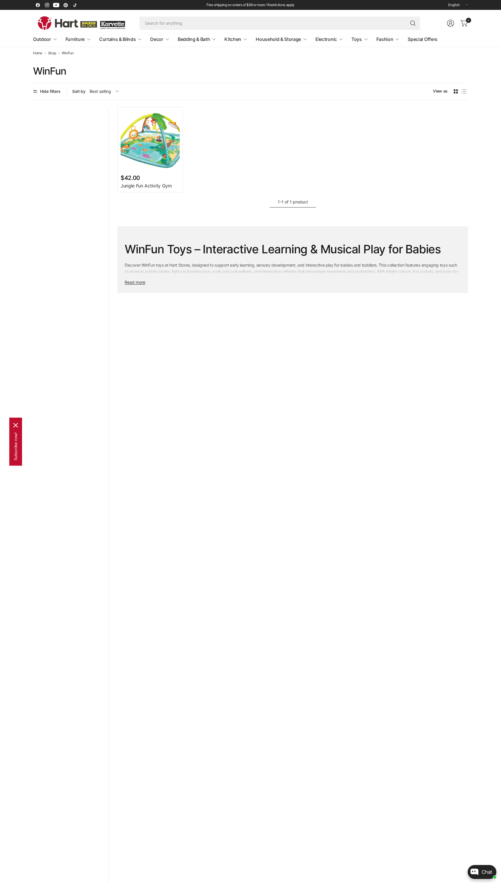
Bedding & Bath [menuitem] (194, 39)
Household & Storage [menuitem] (278, 39)
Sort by (79, 91)
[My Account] (450, 23)
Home (37, 53)
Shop (52, 53)
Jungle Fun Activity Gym (146, 186)
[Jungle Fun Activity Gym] (150, 139)
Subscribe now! (15, 446)
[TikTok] (74, 5)
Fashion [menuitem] (384, 39)
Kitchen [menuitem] (232, 39)
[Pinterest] (65, 5)
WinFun (67, 53)
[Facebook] (37, 5)
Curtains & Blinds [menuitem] (117, 39)
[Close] (15, 425)
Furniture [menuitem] (75, 39)
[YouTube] (56, 5)
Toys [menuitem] (356, 39)
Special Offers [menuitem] (423, 39)
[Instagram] (47, 5)
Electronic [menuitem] (326, 39)
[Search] (413, 23)
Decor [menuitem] (156, 39)
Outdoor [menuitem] (42, 39)
